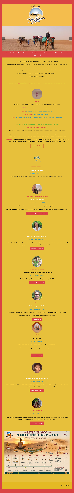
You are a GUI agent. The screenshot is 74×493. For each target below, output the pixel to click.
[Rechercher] (40, 55)
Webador (68, 485)
